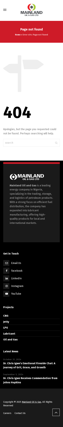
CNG (5, 315)
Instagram (17, 286)
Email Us (16, 263)
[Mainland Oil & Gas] (31, 10)
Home (17, 35)
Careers (7, 413)
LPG (5, 327)
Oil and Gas (10, 339)
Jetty (6, 321)
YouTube (16, 293)
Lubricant (9, 333)
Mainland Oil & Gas (31, 402)
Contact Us (20, 413)
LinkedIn (16, 278)
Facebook (16, 270)
